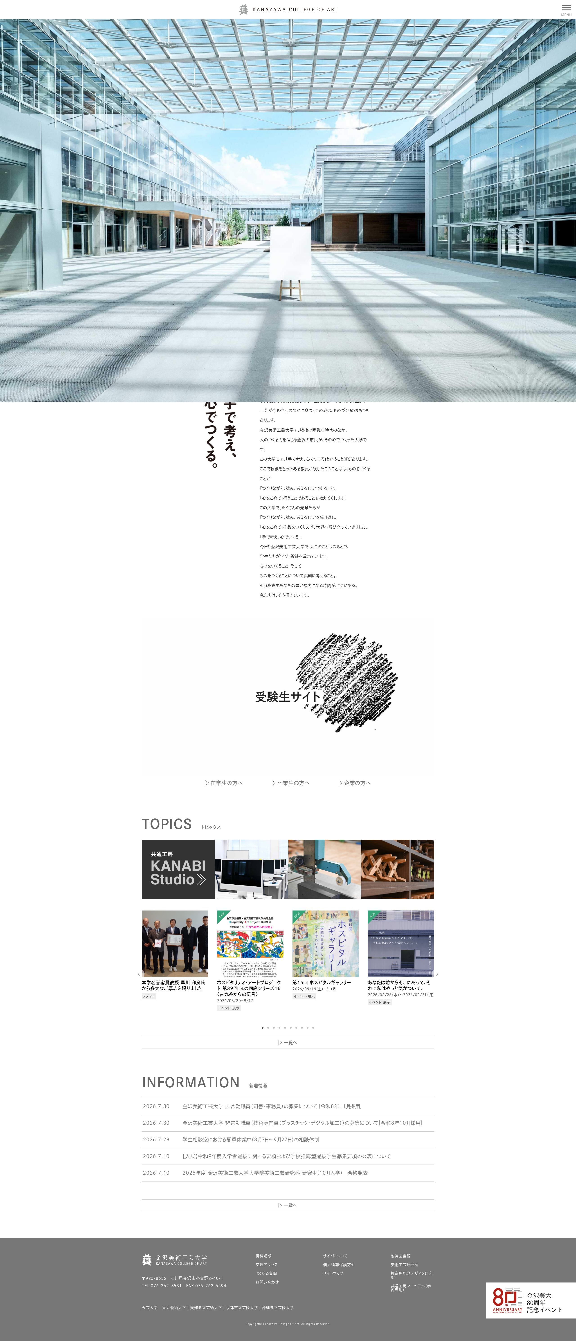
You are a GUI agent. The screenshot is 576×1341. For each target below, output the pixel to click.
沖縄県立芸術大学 (278, 1307)
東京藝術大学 (174, 1307)
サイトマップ (333, 1273)
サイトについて (335, 1256)
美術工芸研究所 (405, 1265)
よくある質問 (266, 1273)
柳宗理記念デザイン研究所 (412, 1275)
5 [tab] (286, 1027)
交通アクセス (267, 1265)
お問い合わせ (267, 1282)
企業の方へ (357, 783)
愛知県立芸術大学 (206, 1307)
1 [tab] (263, 1027)
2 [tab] (269, 1027)
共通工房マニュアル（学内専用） (411, 1288)
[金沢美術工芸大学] (288, 13)
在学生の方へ (226, 783)
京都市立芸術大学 (242, 1307)
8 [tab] (302, 1027)
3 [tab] (274, 1027)
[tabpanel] (175, 965)
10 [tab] (314, 1027)
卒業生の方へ (293, 783)
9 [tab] (308, 1027)
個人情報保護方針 (339, 1265)
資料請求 (264, 1256)
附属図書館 (401, 1256)
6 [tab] (291, 1027)
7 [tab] (297, 1027)
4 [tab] (280, 1027)
